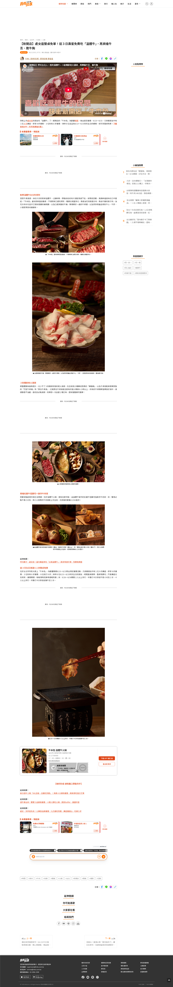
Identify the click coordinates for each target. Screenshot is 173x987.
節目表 (103, 969)
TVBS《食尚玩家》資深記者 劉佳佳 (39, 58)
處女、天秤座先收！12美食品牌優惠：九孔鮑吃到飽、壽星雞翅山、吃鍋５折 (50, 811)
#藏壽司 (137, 268)
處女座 (30, 120)
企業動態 (84, 972)
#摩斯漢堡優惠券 (141, 273)
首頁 (21, 40)
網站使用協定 (125, 969)
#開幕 (84, 878)
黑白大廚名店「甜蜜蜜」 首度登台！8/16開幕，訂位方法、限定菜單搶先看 (139, 172)
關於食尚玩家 (85, 963)
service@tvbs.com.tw (34, 970)
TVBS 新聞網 (149, 984)
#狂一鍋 (137, 262)
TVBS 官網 (141, 984)
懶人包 (114, 3)
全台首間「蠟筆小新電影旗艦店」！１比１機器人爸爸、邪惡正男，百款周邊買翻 (139, 201)
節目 (82, 3)
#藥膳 (53, 878)
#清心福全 (127, 268)
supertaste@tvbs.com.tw (35, 967)
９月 (25, 123)
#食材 (31, 878)
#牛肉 (38, 878)
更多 (136, 3)
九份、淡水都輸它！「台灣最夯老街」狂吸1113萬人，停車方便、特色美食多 (139, 182)
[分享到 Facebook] (102, 58)
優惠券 (74, 3)
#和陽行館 (127, 273)
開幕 (76, 120)
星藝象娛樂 (143, 972)
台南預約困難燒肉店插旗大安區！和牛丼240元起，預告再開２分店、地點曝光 (139, 192)
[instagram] (97, 977)
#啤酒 (23, 878)
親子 (122, 3)
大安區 (38, 40)
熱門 (89, 3)
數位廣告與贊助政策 (127, 972)
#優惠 (91, 878)
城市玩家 (62, 3)
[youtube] (87, 977)
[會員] (151, 3)
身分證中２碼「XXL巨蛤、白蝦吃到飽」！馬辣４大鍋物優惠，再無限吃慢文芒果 (52, 793)
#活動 (99, 878)
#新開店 (76, 878)
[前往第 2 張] (69, 771)
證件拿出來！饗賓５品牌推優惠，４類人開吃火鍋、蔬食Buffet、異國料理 (49, 802)
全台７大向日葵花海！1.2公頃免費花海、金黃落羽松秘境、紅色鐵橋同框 (139, 211)
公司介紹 (84, 966)
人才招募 (84, 969)
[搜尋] (146, 3)
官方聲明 (143, 969)
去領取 (55, 143)
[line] (92, 977)
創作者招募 (104, 966)
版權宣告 (104, 972)
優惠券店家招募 (106, 963)
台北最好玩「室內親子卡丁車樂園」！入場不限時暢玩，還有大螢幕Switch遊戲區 (139, 221)
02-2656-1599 (34, 972)
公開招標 (143, 966)
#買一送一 (127, 262)
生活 (129, 3)
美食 (97, 3)
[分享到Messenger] (111, 58)
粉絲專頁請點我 (54, 761)
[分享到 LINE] (106, 58)
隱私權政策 (124, 966)
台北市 (32, 40)
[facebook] (82, 977)
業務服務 (123, 963)
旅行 (106, 3)
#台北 (68, 878)
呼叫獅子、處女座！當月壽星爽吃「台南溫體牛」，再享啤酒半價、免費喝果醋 (51, 562)
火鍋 (43, 40)
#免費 (45, 878)
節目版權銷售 (144, 963)
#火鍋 (60, 878)
